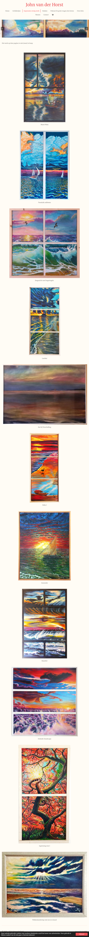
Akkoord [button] (81, 934)
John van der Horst (44, 4)
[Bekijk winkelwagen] (53, 14)
